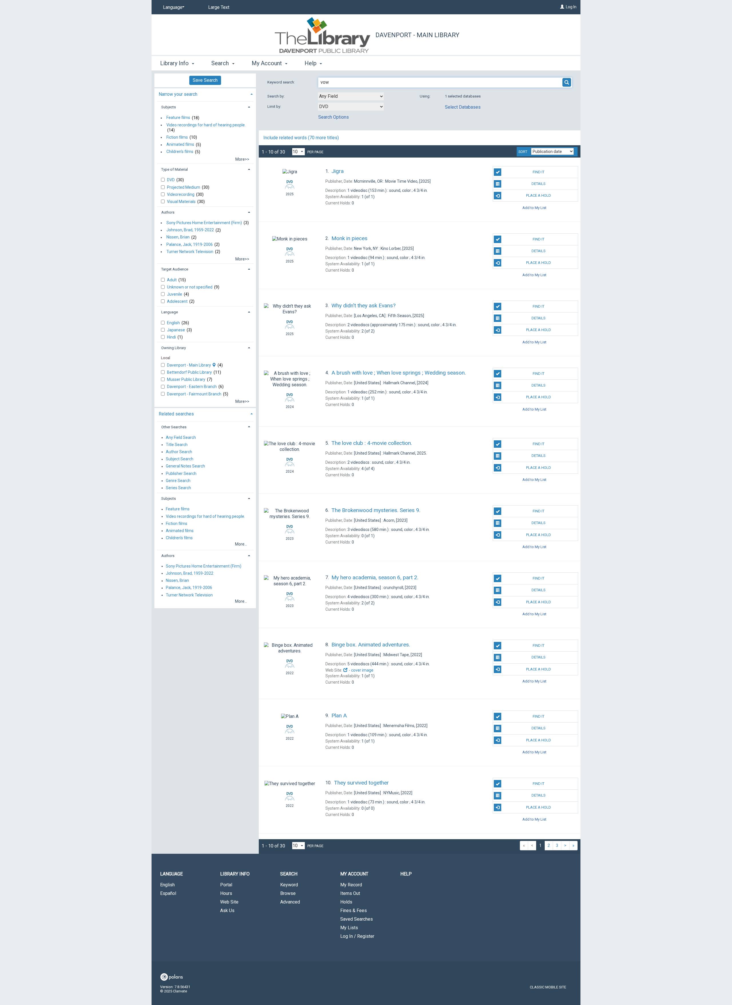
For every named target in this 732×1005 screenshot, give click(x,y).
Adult (172, 280)
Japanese (176, 330)
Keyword (289, 884)
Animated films (180, 144)
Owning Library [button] (173, 348)
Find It (538, 172)
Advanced (290, 902)
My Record (351, 884)
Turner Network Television (189, 251)
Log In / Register (357, 936)
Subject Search (179, 459)
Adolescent (177, 301)
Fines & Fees (353, 910)
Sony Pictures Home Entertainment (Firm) (204, 222)
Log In (571, 7)
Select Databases (463, 107)
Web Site (229, 902)
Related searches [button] (176, 414)
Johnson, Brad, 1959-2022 (190, 230)
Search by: (276, 96)
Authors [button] (167, 212)
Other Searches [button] (173, 427)
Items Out (350, 893)
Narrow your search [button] (178, 94)
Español (168, 893)
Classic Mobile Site (548, 987)
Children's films (179, 152)
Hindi (172, 337)
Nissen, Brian (178, 237)
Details (539, 184)
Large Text (218, 7)
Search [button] (220, 63)
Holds (346, 902)
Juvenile (175, 294)
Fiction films (177, 137)
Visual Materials (181, 201)
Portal (226, 884)
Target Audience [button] (174, 269)
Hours (226, 893)
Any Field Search (181, 437)
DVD (171, 180)
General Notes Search (185, 466)
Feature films (178, 118)
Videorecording (181, 194)
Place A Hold (538, 195)
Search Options (333, 117)
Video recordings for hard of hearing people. (206, 125)
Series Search (178, 487)
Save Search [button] (205, 80)
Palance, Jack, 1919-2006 (189, 244)
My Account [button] (267, 63)
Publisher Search (181, 473)
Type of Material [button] (174, 169)
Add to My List (534, 207)
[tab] (205, 93)
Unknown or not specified (190, 287)
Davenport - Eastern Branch (192, 386)
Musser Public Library (186, 379)
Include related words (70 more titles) (301, 137)
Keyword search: (281, 82)
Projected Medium (184, 187)
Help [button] (311, 63)
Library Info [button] (175, 63)
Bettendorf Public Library (190, 372)
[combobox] (351, 96)
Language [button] (169, 312)
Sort (522, 152)
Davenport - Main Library (417, 35)
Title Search (177, 444)
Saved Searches (356, 919)
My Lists (349, 927)
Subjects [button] (168, 107)
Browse (288, 893)
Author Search (179, 451)
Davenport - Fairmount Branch (194, 394)
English (174, 323)
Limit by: (274, 106)
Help (406, 874)
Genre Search (178, 480)
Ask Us (227, 910)
